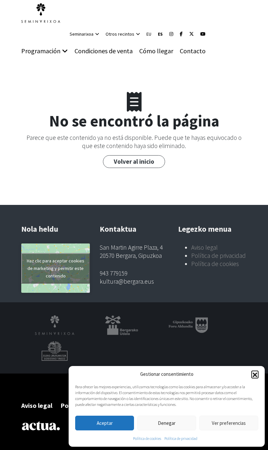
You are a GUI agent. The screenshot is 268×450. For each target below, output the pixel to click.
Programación (40, 51)
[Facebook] (181, 34)
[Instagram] (171, 34)
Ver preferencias (229, 423)
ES (160, 34)
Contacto (193, 51)
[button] (255, 374)
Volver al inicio (134, 161)
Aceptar (105, 423)
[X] (191, 34)
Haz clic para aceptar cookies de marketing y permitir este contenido (55, 268)
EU (148, 34)
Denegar (167, 423)
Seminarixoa (81, 34)
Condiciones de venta (104, 51)
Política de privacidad (180, 438)
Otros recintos (120, 34)
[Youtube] (203, 34)
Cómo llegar (156, 51)
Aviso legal (204, 247)
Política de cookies (147, 438)
